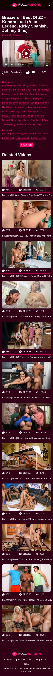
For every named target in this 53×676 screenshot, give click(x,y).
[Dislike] (33, 72)
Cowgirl (6, 98)
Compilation (41, 94)
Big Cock (26, 90)
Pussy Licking (9, 116)
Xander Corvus (38, 138)
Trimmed (32, 124)
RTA (26, 664)
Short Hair (16, 120)
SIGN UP (33, 660)
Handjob (44, 103)
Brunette (6, 94)
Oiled (23, 111)
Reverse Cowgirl (25, 116)
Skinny (26, 120)
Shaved (6, 120)
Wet (40, 124)
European (24, 103)
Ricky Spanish (22, 138)
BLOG (44, 660)
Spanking (35, 120)
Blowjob (45, 90)
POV (39, 111)
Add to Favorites (12, 72)
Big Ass (17, 90)
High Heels (7, 107)
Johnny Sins (22, 133)
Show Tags (26, 145)
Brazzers (17, 35)
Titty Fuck (21, 124)
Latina (29, 107)
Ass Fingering (9, 85)
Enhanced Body (10, 103)
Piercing (32, 111)
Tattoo (45, 120)
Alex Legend (8, 133)
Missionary (14, 111)
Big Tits (36, 90)
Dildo (26, 98)
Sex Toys (39, 116)
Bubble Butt (17, 94)
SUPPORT (9, 660)
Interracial (19, 107)
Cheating (29, 94)
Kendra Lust (8, 138)
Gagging (34, 103)
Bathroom (7, 90)
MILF (4, 111)
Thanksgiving (8, 124)
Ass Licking (22, 85)
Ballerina (43, 85)
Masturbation (39, 107)
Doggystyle (35, 98)
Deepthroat (16, 98)
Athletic (33, 85)
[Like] (28, 72)
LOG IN (21, 660)
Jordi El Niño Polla (39, 133)
